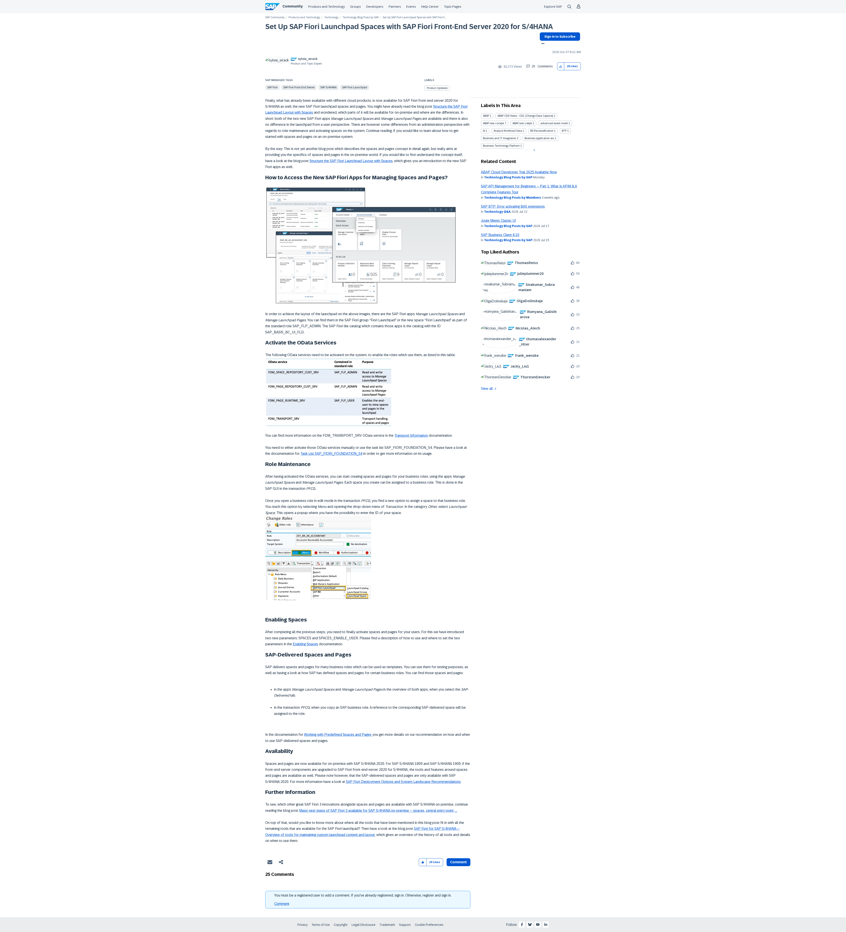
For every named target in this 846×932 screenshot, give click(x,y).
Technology (331, 17)
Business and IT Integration (499, 138)
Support (405, 924)
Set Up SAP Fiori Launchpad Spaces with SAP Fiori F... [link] (414, 17)
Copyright (341, 924)
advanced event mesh (554, 123)
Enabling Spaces (305, 644)
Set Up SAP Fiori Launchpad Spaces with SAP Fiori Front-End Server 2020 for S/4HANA (409, 27)
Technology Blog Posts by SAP (360, 17)
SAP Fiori (272, 87)
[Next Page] (534, 150)
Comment (281, 904)
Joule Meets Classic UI (498, 220)
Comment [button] (458, 862)
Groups (355, 6)
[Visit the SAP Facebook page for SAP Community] (522, 924)
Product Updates (437, 88)
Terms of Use (321, 924)
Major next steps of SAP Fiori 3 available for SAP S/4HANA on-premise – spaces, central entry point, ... (378, 810)
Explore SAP (553, 6)
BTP (564, 130)
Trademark (387, 924)
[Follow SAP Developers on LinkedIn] (545, 924)
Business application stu (539, 138)
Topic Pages (452, 6)
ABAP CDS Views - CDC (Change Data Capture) (525, 115)
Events (411, 6)
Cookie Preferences (429, 924)
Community (292, 6)
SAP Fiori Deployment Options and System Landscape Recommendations (403, 782)
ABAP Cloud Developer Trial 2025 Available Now (519, 172)
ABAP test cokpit (522, 123)
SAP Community (275, 17)
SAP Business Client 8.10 (500, 235)
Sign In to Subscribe (559, 36)
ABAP (486, 115)
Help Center (430, 6)
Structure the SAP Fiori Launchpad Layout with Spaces (351, 161)
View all (487, 388)
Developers (374, 6)
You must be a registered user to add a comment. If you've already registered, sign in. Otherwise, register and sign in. (362, 895)
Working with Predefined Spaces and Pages (337, 734)
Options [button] (542, 44)
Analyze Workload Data (508, 130)
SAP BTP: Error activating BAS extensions (513, 206)
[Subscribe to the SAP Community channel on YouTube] (538, 924)
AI (484, 130)
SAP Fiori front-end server (299, 87)
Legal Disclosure (363, 924)
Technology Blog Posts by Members (512, 197)
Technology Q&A (497, 211)
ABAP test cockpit (493, 123)
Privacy (302, 924)
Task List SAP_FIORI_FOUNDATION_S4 (331, 453)
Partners (395, 6)
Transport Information (411, 435)
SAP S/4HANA (328, 87)
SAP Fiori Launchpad (354, 87)
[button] (560, 66)
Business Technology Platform (501, 145)
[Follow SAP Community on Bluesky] (530, 924)
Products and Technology (326, 6)
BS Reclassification (541, 130)
